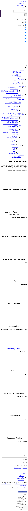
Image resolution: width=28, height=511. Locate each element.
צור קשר (19, 78)
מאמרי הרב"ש (15, 130)
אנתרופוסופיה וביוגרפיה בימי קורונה (10, 124)
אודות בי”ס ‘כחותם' (16, 71)
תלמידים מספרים (20, 478)
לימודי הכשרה (21, 86)
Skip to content (23, 1)
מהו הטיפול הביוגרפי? (16, 80)
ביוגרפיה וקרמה (14, 107)
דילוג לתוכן (25, 490)
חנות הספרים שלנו (17, 156)
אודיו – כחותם (15, 147)
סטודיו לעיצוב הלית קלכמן (21, 484)
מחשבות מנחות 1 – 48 (13, 121)
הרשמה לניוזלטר (20, 5)
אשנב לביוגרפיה (14, 109)
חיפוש (23, 7)
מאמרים (19, 105)
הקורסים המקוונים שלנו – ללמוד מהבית (12, 97)
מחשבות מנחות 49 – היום (12, 122)
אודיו (20, 145)
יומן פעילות (21, 3)
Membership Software (22, 487)
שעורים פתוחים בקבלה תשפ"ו (14, 102)
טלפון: (26, 451)
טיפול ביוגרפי (21, 79)
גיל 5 (14, 148)
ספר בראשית (12, 138)
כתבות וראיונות (17, 76)
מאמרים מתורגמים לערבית (12, 111)
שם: (26, 447)
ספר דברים (12, 141)
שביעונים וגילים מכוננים (13, 106)
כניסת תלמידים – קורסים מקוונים (13, 98)
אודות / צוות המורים (16, 75)
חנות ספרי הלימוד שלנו (16, 157)
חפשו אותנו (22, 473)
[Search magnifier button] (25, 14)
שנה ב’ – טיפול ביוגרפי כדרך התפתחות (9, 90)
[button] (22, 491)
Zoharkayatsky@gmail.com (20, 468)
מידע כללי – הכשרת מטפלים (14, 87)
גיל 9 (14, 149)
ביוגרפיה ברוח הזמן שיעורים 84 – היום (9, 120)
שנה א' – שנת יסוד (14, 89)
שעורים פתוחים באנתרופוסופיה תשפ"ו (12, 103)
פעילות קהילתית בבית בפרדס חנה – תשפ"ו (11, 113)
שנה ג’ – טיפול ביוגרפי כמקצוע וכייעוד (9, 91)
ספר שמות (13, 140)
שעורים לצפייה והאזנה (19, 114)
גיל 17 (14, 152)
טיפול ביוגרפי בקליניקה (16, 82)
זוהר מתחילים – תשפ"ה (13, 126)
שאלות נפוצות (21, 480)
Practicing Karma (14, 348)
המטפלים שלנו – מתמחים (15, 85)
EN (23, 6)
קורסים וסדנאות (20, 94)
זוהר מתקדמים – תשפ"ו (13, 129)
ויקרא (14, 143)
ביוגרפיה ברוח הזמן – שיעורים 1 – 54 (10, 117)
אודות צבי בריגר (17, 74)
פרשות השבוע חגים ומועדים (12, 137)
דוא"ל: (25, 455)
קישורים (22, 477)
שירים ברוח (15, 110)
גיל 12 (14, 151)
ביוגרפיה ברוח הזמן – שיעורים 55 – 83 (9, 118)
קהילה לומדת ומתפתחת (16, 101)
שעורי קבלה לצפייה (17, 125)
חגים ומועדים (12, 144)
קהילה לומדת (21, 99)
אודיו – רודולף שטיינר (13, 153)
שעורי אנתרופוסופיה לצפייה (15, 116)
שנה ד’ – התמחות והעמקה (12, 93)
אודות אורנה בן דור (17, 72)
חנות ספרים (21, 155)
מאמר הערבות (15, 134)
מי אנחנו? (22, 70)
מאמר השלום (15, 136)
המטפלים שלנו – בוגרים (16, 83)
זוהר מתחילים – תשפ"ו (13, 128)
